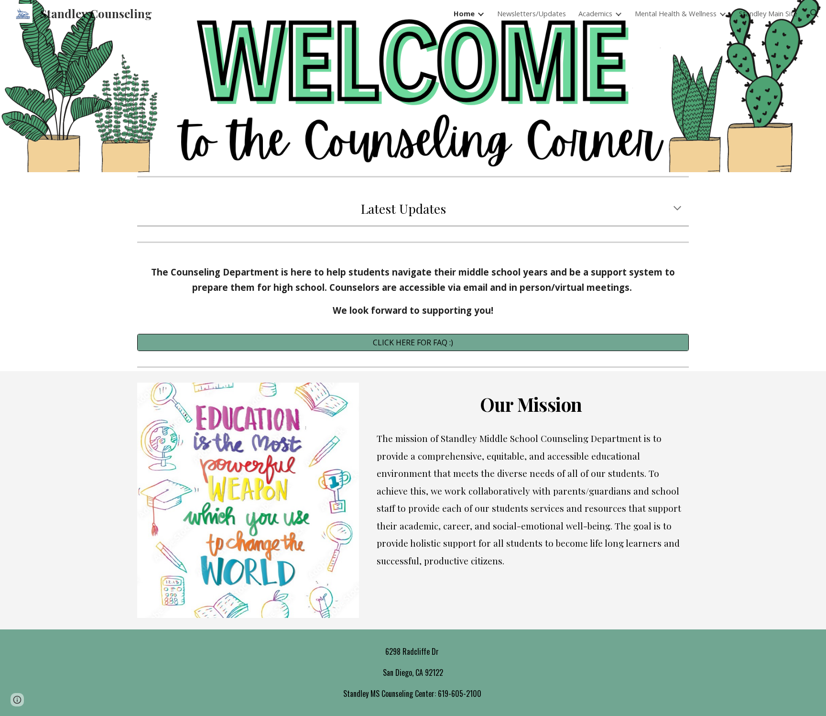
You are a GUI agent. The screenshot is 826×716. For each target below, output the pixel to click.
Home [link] (464, 13)
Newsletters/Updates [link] (531, 13)
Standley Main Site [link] (768, 13)
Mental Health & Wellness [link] (676, 13)
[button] (814, 13)
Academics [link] (595, 13)
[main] (413, 209)
